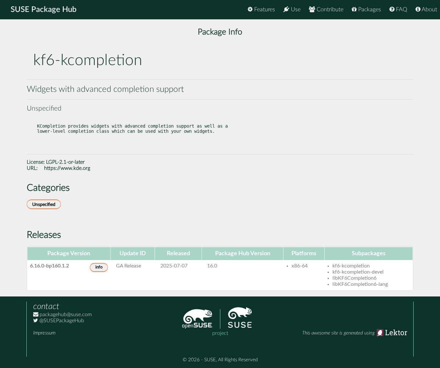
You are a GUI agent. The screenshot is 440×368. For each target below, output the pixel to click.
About (428, 10)
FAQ (400, 10)
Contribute (329, 10)
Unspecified (43, 204)
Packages (369, 10)
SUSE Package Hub (44, 10)
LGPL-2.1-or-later (65, 162)
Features (264, 10)
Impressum (44, 332)
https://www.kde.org (67, 168)
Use (295, 10)
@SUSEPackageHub (61, 320)
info (98, 267)
